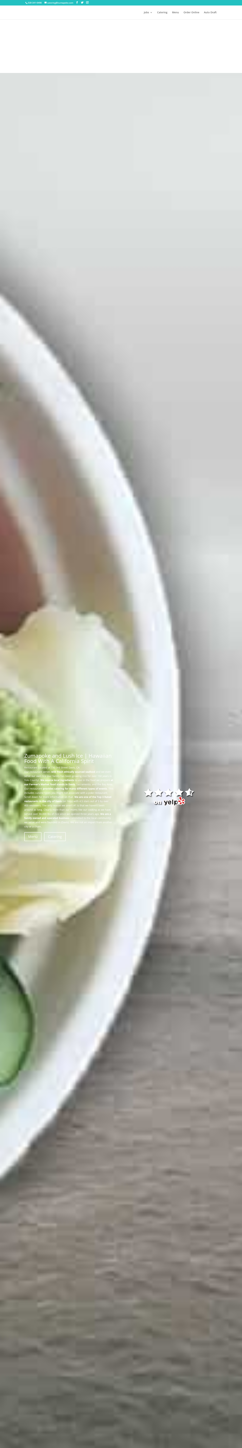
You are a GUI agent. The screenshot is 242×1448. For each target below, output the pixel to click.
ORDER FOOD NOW (45, 57)
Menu (175, 12)
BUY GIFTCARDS (85, 57)
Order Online (191, 12)
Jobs (146, 12)
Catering (162, 12)
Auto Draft (210, 12)
